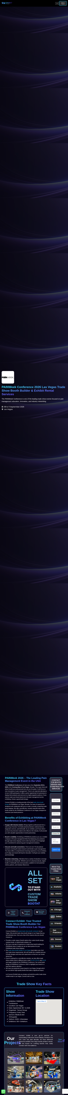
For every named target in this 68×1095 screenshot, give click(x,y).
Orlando (57, 923)
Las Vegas (58, 879)
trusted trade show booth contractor (28, 931)
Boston (58, 946)
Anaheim (57, 887)
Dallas (58, 916)
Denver (58, 939)
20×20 (37, 960)
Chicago (57, 910)
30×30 (44, 960)
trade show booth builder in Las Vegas (19, 950)
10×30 (33, 960)
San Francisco (57, 931)
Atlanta (58, 894)
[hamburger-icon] (57, 3)
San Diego (58, 901)
